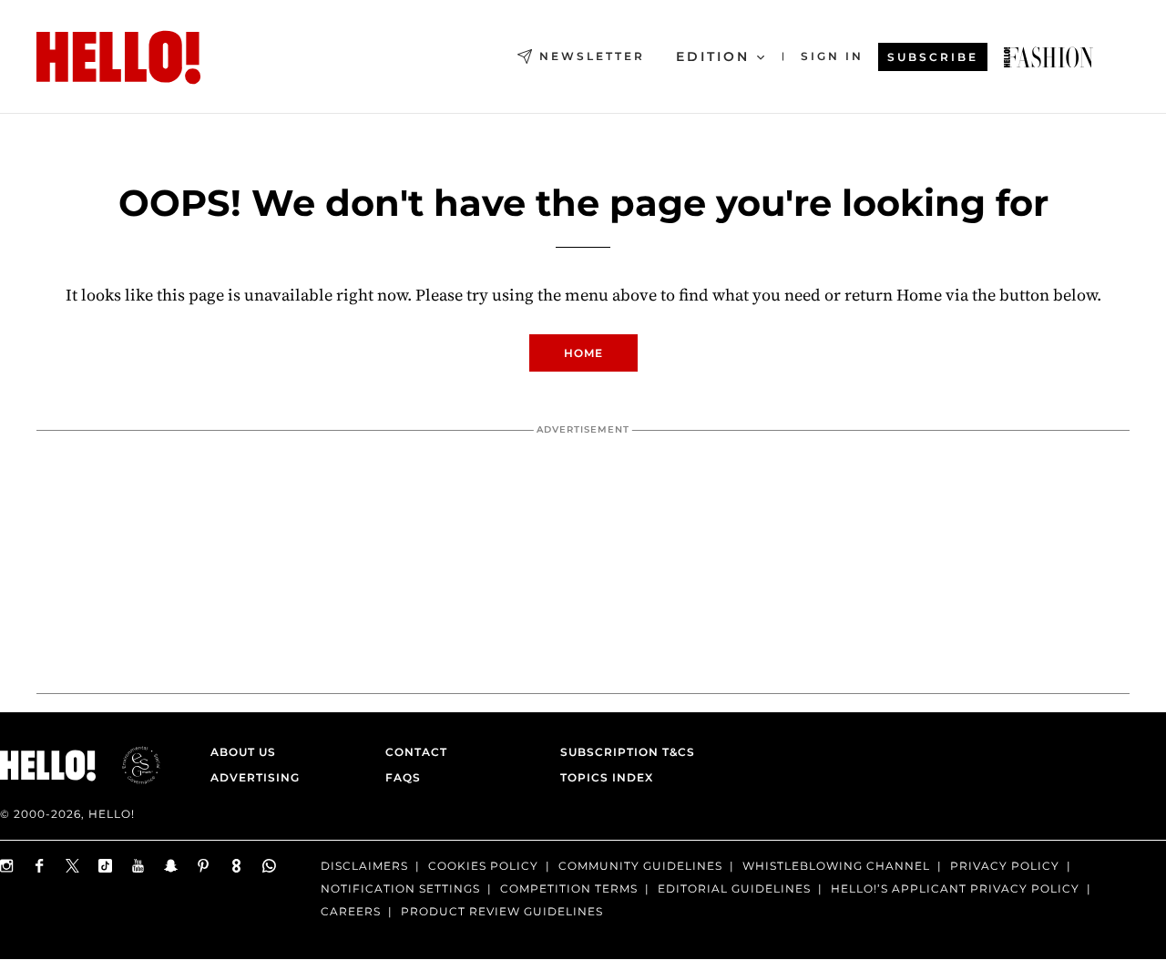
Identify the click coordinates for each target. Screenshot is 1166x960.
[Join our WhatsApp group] (269, 866)
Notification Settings (400, 888)
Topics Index (606, 777)
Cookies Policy (483, 866)
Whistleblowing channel (836, 866)
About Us (243, 752)
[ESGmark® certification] (130, 765)
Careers (351, 911)
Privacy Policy (1004, 866)
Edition (713, 56)
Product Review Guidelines (502, 911)
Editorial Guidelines (734, 888)
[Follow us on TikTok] (105, 866)
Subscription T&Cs (622, 752)
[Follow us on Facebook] (40, 866)
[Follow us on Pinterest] (204, 866)
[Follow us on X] (73, 866)
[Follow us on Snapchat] (171, 866)
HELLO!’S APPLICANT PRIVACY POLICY (955, 888)
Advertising (255, 777)
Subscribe (932, 57)
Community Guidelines (640, 866)
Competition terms (569, 888)
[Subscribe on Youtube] (138, 866)
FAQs (403, 777)
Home (583, 353)
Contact (416, 752)
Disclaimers (364, 866)
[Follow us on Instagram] (7, 866)
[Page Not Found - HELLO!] (1048, 57)
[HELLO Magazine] (118, 57)
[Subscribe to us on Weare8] (237, 866)
